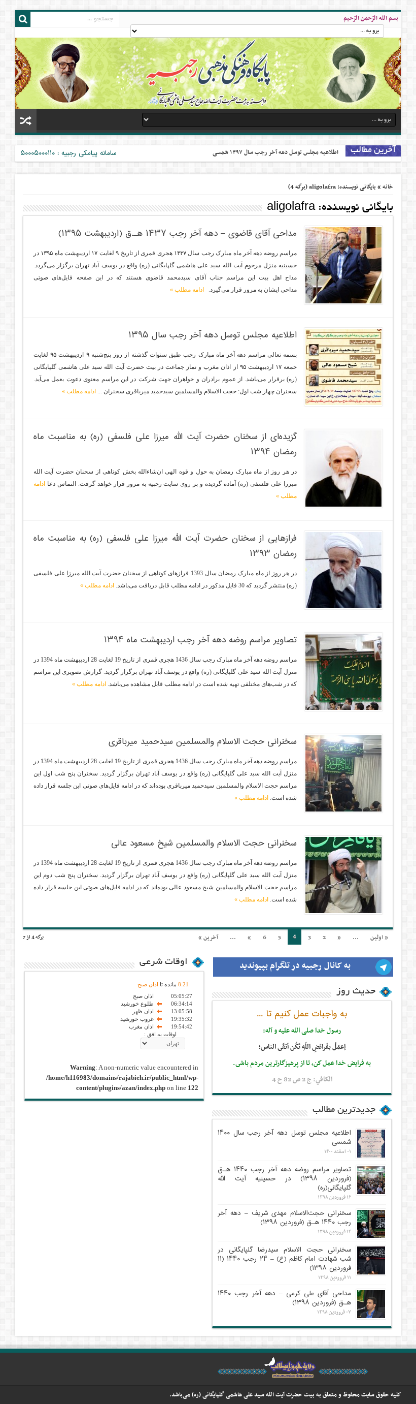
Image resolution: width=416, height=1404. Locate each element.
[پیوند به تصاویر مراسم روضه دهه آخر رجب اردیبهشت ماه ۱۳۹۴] (343, 672)
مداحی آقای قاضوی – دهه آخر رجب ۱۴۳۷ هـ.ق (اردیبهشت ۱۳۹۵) (177, 233)
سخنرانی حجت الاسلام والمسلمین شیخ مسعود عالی (204, 843)
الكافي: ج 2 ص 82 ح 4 (302, 1079)
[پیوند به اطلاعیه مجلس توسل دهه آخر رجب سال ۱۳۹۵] (343, 367)
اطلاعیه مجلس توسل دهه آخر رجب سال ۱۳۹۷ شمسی (275, 152)
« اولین (379, 937)
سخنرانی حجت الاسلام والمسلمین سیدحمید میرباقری (203, 742)
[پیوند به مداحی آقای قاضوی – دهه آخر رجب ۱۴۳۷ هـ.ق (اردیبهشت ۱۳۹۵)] (343, 265)
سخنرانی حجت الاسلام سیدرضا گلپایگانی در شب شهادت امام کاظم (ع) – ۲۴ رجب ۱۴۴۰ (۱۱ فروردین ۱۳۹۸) (284, 1259)
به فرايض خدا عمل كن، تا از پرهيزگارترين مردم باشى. (302, 1063)
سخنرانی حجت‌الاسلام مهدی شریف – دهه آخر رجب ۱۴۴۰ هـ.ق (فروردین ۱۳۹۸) (284, 1218)
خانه (388, 187)
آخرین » (208, 937)
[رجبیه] (208, 68)
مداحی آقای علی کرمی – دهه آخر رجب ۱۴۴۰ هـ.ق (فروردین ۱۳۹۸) (284, 1298)
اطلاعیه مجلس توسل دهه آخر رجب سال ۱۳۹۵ (212, 335)
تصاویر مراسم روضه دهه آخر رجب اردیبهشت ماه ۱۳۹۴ (200, 640)
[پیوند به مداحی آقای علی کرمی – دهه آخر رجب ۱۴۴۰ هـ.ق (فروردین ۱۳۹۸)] (371, 1304)
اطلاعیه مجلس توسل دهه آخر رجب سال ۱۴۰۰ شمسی (284, 1138)
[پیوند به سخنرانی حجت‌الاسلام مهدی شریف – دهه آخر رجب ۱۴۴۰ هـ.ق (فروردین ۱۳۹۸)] (371, 1224)
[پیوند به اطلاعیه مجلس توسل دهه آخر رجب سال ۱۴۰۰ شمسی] (371, 1144)
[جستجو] (22, 19)
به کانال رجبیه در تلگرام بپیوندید (295, 966)
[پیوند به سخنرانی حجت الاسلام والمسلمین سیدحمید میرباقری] (343, 773)
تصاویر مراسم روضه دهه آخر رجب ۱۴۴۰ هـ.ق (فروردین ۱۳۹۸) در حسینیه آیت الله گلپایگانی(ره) (284, 1179)
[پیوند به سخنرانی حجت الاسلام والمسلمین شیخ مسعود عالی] (343, 875)
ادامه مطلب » (187, 289)
